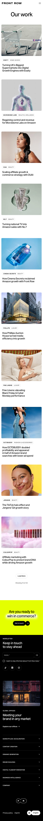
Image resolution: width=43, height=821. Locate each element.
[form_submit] (36, 655)
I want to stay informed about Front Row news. (23, 661)
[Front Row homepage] (12, 3)
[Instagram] (19, 668)
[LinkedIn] (12, 668)
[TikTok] (5, 668)
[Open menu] (39, 3)
